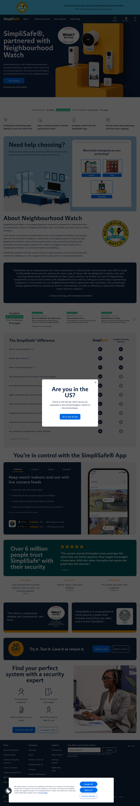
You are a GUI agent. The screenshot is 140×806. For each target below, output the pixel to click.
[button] (8, 790)
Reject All (88, 790)
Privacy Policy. (43, 792)
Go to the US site (70, 417)
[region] (61, 790)
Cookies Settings (88, 796)
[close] (95, 382)
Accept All (88, 784)
